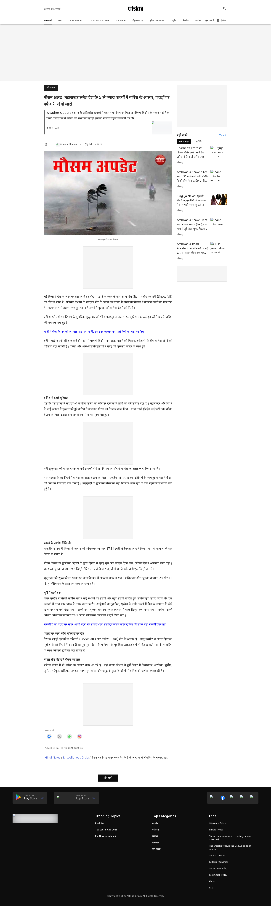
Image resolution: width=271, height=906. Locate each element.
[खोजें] (224, 8)
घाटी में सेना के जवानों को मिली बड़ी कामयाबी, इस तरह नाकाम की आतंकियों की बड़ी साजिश (94, 332)
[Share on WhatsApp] (69, 736)
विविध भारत (50, 87)
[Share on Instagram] (79, 736)
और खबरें (108, 778)
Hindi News (52, 758)
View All (223, 135)
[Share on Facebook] (49, 736)
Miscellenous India (76, 758)
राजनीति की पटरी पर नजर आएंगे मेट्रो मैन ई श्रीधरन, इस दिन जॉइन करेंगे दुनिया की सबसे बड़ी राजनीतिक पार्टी (105, 625)
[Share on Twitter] (59, 736)
